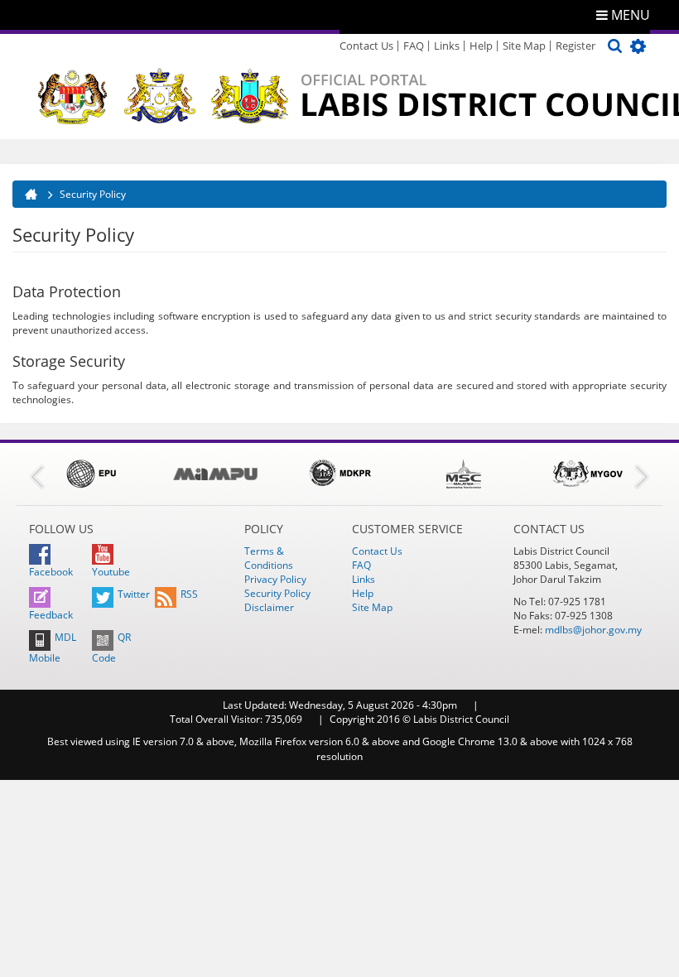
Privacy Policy (275, 579)
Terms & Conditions (268, 558)
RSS (189, 594)
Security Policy (277, 593)
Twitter (134, 594)
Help (481, 45)
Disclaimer (269, 607)
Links (447, 45)
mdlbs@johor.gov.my (593, 630)
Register (575, 45)
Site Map (524, 45)
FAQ (413, 45)
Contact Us (366, 45)
